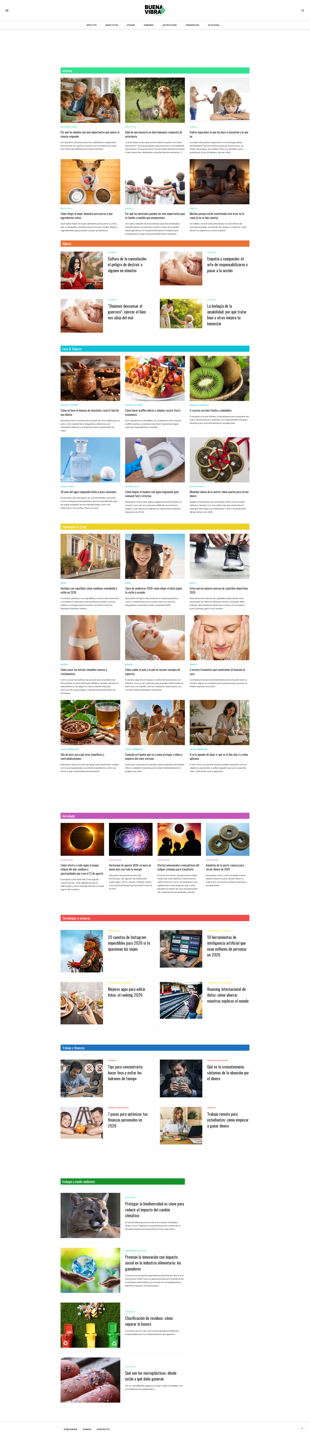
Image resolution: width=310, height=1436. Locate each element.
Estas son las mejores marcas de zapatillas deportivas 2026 (219, 590)
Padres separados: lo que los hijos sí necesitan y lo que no (219, 134)
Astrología (169, 25)
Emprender (130, 1251)
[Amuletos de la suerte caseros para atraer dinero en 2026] (227, 839)
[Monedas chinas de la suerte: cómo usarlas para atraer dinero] (219, 459)
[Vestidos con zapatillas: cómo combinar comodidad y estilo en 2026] (90, 556)
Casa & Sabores (72, 348)
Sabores (149, 25)
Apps (110, 931)
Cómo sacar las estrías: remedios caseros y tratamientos (84, 671)
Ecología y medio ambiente (78, 1181)
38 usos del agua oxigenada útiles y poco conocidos (88, 492)
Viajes (117, 931)
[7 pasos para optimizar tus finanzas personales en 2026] (82, 1123)
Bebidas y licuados (199, 405)
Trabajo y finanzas (73, 1047)
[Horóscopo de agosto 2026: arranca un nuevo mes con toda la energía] (131, 839)
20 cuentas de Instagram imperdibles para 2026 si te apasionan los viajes (129, 943)
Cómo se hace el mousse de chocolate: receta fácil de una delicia (90, 412)
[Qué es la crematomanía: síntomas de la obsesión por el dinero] (181, 1078)
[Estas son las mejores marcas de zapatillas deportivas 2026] (219, 556)
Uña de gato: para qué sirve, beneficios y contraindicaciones (82, 756)
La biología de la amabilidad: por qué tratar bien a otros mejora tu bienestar (227, 315)
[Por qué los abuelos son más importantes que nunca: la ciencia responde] (90, 100)
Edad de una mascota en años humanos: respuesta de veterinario (153, 134)
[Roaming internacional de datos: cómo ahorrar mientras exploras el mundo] (181, 1000)
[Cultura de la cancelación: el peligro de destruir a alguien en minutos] (82, 270)
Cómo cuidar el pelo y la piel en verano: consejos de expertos (152, 671)
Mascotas (111, 25)
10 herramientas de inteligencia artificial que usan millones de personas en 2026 (227, 946)
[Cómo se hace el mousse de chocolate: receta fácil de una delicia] (90, 378)
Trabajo (112, 1060)
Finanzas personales (217, 1060)
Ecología (213, 25)
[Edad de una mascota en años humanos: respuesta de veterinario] (155, 100)
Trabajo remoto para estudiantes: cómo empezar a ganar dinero (228, 1120)
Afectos (92, 25)
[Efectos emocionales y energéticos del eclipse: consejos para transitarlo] (179, 839)
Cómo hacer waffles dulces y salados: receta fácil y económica (153, 412)
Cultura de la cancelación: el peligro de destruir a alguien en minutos (127, 264)
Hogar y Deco (68, 486)
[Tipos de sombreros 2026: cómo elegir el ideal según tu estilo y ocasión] (155, 556)
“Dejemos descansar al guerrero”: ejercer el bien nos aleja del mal (127, 312)
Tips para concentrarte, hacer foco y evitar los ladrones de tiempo (125, 1072)
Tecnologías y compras (76, 917)
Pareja (193, 208)
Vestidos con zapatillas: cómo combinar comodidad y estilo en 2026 (89, 590)
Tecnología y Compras (219, 931)
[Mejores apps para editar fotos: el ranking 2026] (82, 1003)
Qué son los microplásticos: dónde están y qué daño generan (150, 1376)
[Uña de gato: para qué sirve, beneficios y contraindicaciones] (90, 722)
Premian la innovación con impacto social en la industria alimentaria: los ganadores (153, 1263)
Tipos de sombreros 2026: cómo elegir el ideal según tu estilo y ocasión (153, 590)
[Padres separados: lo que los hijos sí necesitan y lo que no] (219, 100)
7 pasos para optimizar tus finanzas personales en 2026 (128, 1120)
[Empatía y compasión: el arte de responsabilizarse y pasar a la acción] (181, 268)
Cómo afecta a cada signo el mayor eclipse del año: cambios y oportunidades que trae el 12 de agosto (82, 869)
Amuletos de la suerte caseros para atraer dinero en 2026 (225, 867)
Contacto (103, 1429)
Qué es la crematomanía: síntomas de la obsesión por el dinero (228, 1072)
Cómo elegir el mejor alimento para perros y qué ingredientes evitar (87, 216)
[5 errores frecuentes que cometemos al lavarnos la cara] (219, 637)
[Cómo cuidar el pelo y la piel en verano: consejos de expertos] (155, 637)
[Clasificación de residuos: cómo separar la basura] (90, 1325)
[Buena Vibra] (155, 10)
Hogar (131, 25)
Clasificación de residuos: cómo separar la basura (149, 1321)
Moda (63, 583)
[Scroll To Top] (302, 1428)
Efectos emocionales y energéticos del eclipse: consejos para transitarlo (178, 867)
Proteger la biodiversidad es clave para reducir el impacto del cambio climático (154, 1209)
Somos (87, 1429)
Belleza (64, 664)
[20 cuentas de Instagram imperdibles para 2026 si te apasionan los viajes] (82, 951)
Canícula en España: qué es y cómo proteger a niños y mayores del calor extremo (153, 756)
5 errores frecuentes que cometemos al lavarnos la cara (217, 671)
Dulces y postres (69, 405)
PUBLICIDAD (70, 1429)
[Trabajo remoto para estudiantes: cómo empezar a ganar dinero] (181, 1125)
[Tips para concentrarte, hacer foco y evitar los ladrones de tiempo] (82, 1078)
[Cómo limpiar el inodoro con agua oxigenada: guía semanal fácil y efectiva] (155, 459)
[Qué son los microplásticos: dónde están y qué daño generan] (90, 1380)
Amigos (129, 208)
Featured (65, 127)
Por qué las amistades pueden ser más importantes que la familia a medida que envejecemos (155, 216)
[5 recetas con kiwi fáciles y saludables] (219, 378)
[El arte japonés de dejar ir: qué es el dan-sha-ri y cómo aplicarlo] (219, 722)
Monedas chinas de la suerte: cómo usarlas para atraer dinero (219, 494)
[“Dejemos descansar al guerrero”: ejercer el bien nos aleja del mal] (82, 316)
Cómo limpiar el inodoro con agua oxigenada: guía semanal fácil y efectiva (152, 494)
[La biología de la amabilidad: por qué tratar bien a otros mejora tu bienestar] (181, 314)
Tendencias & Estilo (74, 526)
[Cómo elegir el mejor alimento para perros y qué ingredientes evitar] (90, 181)
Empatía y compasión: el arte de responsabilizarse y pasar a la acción (227, 264)
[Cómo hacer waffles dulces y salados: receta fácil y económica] (155, 378)
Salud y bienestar (69, 749)
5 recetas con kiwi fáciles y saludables (211, 410)
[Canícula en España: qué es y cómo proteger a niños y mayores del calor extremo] (155, 722)
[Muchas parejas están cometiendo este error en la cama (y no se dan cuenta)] (219, 181)
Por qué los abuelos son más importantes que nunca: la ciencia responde (90, 134)
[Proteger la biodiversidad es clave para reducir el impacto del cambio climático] (90, 1215)
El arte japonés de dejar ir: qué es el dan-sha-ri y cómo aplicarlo (219, 756)
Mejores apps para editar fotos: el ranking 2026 (126, 992)
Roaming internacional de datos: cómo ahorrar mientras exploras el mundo (228, 995)
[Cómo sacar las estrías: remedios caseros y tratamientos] (90, 637)
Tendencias (192, 25)
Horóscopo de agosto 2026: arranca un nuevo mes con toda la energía (130, 867)
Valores (66, 243)
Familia (74, 127)
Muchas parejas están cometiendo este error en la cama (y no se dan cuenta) (217, 216)
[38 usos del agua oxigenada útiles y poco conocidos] (90, 459)
